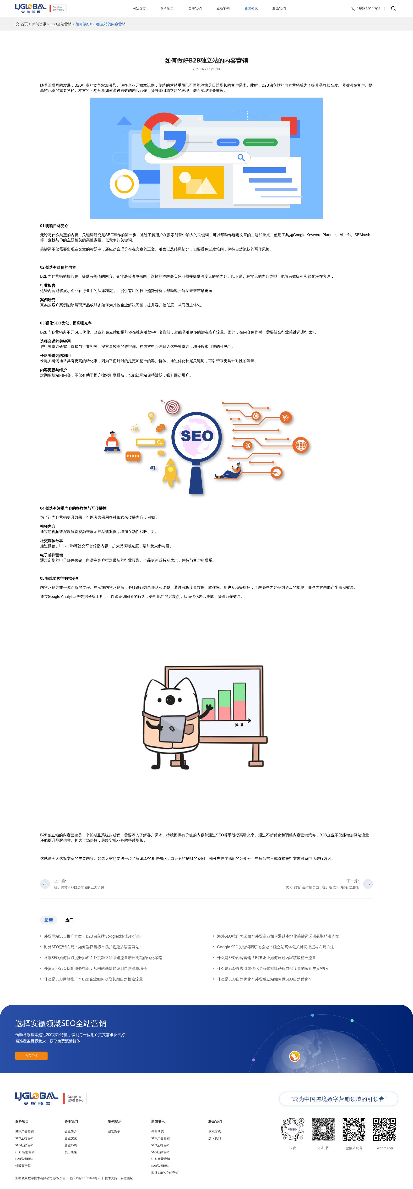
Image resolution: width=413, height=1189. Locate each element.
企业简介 (71, 1131)
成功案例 (223, 8)
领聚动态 (157, 1131)
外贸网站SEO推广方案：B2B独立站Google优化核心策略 (92, 936)
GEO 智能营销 (25, 1152)
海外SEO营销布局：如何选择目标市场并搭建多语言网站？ (93, 946)
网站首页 (139, 8)
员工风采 (71, 1152)
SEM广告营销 (24, 1131)
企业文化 (71, 1138)
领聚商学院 (23, 1166)
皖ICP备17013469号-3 (85, 1178)
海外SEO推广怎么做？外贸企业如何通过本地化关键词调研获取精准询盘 (278, 936)
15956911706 (368, 8)
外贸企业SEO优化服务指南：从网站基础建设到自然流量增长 (95, 968)
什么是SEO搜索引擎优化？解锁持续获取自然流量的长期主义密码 (272, 968)
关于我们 (195, 8)
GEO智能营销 (160, 1159)
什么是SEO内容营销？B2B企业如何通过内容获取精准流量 (266, 957)
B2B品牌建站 (24, 1159)
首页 (24, 23)
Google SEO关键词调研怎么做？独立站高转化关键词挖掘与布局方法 (275, 946)
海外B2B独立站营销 (165, 1173)
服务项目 (167, 8)
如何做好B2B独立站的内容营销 (100, 23)
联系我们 (279, 8)
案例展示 (114, 1121)
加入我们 (214, 1138)
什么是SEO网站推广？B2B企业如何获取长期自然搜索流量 (93, 979)
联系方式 (214, 1131)
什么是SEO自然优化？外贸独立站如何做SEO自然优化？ (264, 979)
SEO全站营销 (60, 23)
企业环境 (71, 1145)
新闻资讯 (251, 8)
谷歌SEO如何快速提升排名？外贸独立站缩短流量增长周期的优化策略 (103, 957)
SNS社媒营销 (24, 1145)
